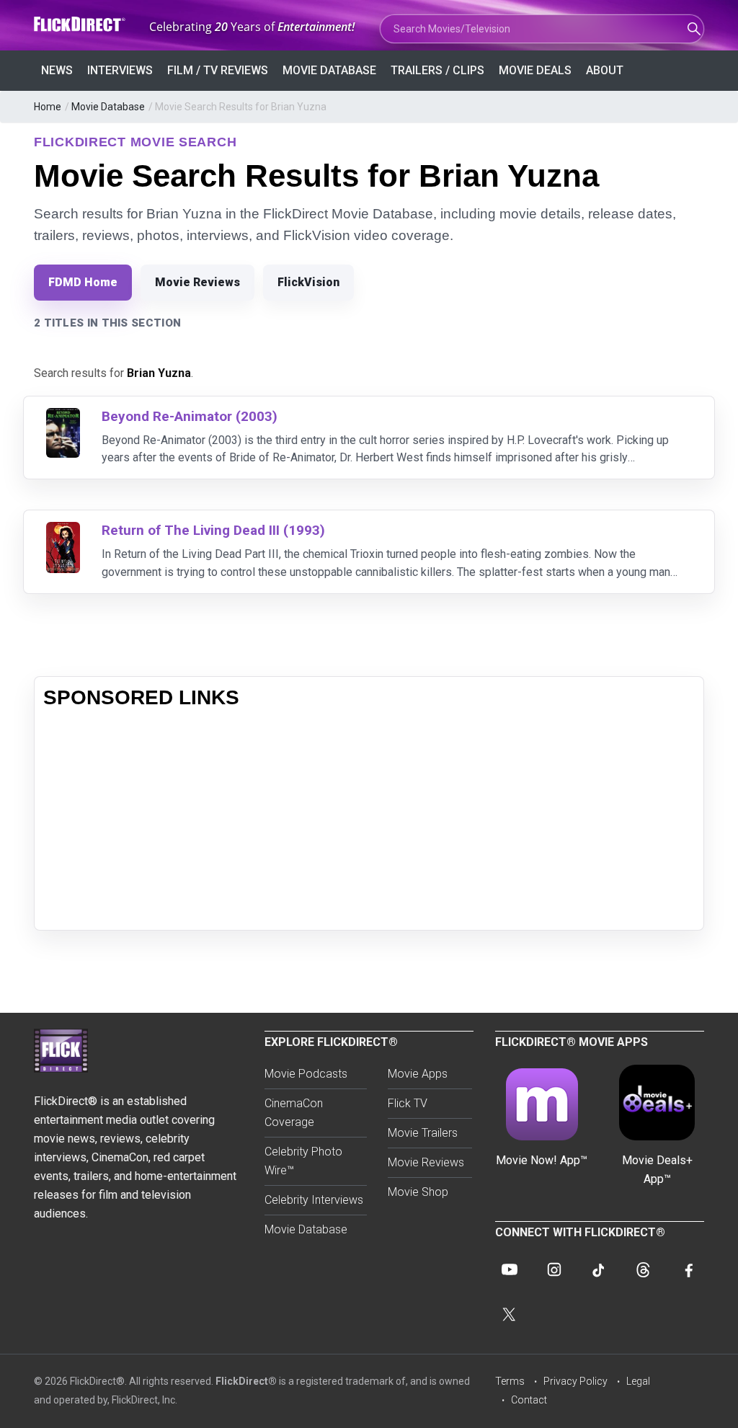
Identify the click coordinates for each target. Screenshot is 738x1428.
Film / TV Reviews (217, 70)
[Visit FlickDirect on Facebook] (688, 1269)
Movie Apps (418, 1074)
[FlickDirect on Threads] (643, 1269)
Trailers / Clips (437, 70)
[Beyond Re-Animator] (63, 417)
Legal (638, 1381)
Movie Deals (535, 70)
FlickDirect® (246, 1381)
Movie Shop (418, 1192)
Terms (510, 1381)
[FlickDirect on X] (509, 1314)
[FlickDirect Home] (81, 24)
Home (47, 106)
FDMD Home (82, 282)
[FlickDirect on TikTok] (598, 1269)
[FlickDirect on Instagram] (554, 1269)
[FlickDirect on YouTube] (509, 1269)
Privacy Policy (575, 1381)
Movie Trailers (423, 1133)
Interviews (120, 70)
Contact (529, 1400)
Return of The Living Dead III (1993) (213, 530)
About (604, 70)
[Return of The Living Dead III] (63, 531)
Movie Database (329, 70)
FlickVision (308, 282)
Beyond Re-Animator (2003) (189, 416)
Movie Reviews (197, 282)
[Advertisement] (369, 820)
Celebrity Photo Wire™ (303, 1161)
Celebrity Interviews (313, 1200)
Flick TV (407, 1103)
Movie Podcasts (305, 1074)
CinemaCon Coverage (293, 1112)
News (57, 70)
